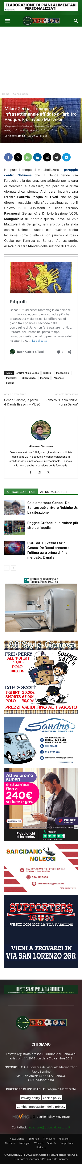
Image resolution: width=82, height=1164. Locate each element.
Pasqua (10, 382)
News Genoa (17, 1138)
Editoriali (34, 1138)
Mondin (44, 377)
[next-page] (13, 567)
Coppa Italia (67, 1143)
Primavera (49, 1138)
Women (38, 1143)
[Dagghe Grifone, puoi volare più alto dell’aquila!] (14, 528)
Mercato (10, 1143)
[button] (7, 21)
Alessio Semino (16, 135)
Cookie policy (52, 1098)
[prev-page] (6, 567)
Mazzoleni (11, 377)
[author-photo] (41, 440)
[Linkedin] (37, 157)
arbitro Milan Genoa (27, 372)
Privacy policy (30, 1098)
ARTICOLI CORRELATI (21, 492)
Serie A (51, 1143)
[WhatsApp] (28, 157)
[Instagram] (41, 472)
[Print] (57, 157)
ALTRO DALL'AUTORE (54, 492)
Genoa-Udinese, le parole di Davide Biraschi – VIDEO (22, 402)
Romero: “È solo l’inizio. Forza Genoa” (62, 402)
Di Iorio (47, 372)
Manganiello (63, 372)
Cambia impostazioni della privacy (41, 1107)
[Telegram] (66, 157)
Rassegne (24, 1143)
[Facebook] (8, 157)
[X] (18, 157)
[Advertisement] (41, 58)
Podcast (41, 1147)
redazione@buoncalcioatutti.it (49, 1127)
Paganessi (58, 377)
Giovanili (64, 1138)
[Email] (47, 157)
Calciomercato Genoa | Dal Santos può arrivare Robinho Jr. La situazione (52, 507)
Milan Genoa (29, 377)
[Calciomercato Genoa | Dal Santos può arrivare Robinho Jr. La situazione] (14, 507)
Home (5, 94)
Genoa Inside (21, 94)
